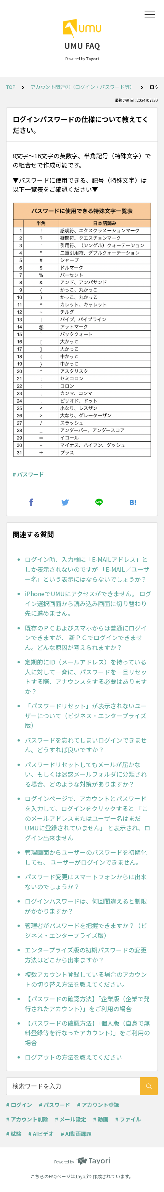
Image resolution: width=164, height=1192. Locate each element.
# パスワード (28, 474)
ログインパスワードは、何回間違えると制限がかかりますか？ (86, 905)
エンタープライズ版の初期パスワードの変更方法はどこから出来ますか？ (85, 954)
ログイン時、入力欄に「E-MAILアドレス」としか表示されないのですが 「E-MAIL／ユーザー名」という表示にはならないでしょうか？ (87, 569)
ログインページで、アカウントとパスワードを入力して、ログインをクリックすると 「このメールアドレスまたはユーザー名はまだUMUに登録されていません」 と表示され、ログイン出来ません (87, 818)
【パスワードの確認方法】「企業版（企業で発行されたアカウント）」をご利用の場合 (87, 1003)
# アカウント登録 (98, 1104)
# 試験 (13, 1133)
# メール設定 (70, 1119)
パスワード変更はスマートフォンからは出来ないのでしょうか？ (86, 881)
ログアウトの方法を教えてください (73, 1057)
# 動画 (100, 1119)
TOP (11, 86)
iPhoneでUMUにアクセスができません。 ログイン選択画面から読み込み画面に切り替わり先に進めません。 (88, 603)
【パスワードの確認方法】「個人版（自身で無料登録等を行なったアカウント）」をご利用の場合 (87, 1032)
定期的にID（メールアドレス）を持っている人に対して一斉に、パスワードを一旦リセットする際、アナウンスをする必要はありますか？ (86, 676)
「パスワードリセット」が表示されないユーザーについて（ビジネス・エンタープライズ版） (86, 715)
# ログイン (19, 1104)
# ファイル (128, 1119)
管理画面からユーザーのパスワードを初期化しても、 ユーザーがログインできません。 (86, 857)
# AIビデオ (41, 1133)
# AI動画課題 (76, 1133)
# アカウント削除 (27, 1119)
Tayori (81, 1176)
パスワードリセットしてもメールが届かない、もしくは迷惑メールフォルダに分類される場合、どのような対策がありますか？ (86, 774)
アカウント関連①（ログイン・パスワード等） (83, 86)
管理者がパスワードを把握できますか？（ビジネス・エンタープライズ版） (86, 930)
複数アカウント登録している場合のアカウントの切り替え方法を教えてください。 (86, 979)
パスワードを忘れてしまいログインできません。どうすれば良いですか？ (86, 744)
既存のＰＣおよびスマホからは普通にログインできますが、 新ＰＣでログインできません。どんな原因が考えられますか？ (86, 637)
